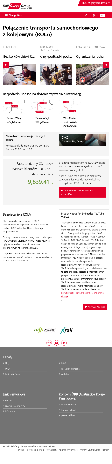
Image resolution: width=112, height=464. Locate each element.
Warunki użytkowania (90, 449)
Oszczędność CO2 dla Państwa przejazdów (77, 192)
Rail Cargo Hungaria (70, 368)
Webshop (65, 374)
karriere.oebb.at (68, 410)
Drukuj (21, 449)
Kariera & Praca (12, 374)
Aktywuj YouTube (96, 306)
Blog (7, 363)
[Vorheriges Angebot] (6, 65)
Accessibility (51, 449)
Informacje (10, 411)
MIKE (63, 363)
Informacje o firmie (35, 449)
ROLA (7, 368)
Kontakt (9, 400)
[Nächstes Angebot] (106, 65)
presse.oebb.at (68, 415)
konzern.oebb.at (69, 404)
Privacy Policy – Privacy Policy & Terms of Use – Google (83, 294)
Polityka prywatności (68, 449)
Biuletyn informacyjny (15, 405)
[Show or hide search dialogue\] (86, 15)
